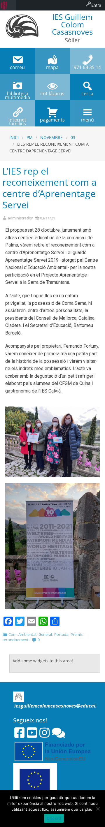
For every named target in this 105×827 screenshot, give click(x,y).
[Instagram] (44, 732)
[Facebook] (19, 732)
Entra (96, 5)
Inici (14, 137)
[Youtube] (32, 732)
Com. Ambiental (22, 634)
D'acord (54, 818)
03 (73, 137)
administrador (20, 218)
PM (30, 137)
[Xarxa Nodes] (58, 732)
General (45, 634)
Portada (61, 634)
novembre (51, 137)
